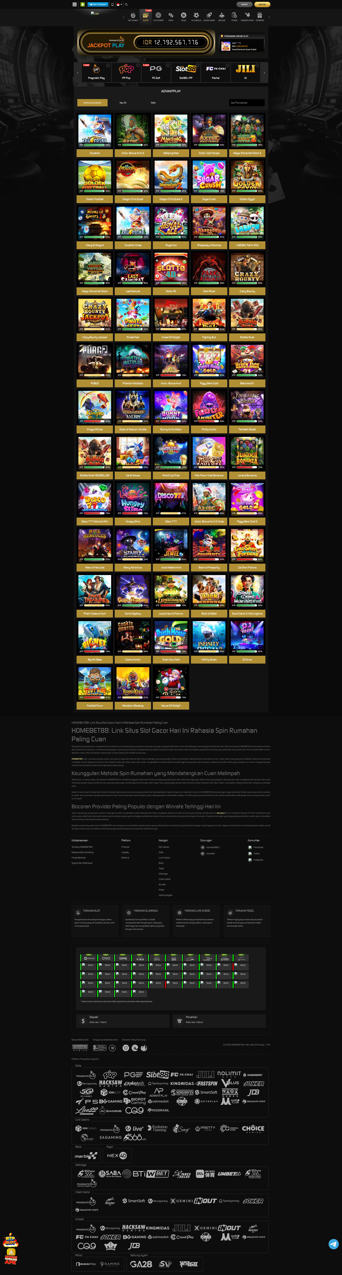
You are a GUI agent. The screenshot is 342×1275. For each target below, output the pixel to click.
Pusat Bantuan (79, 857)
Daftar (262, 4)
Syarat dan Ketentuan (82, 863)
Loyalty (125, 852)
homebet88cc (213, 847)
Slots (145, 20)
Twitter (257, 853)
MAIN (173, 125)
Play (118, 45)
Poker (234, 20)
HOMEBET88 (77, 759)
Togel (183, 20)
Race (171, 20)
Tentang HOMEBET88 (82, 846)
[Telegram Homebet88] (333, 1244)
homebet (210, 853)
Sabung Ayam (247, 20)
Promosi (260, 20)
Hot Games (133, 20)
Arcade (221, 20)
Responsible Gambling (83, 852)
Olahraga (196, 20)
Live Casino (158, 20)
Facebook (258, 847)
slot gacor (221, 813)
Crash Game (209, 20)
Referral (125, 857)
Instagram (258, 859)
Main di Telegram (100, 4)
